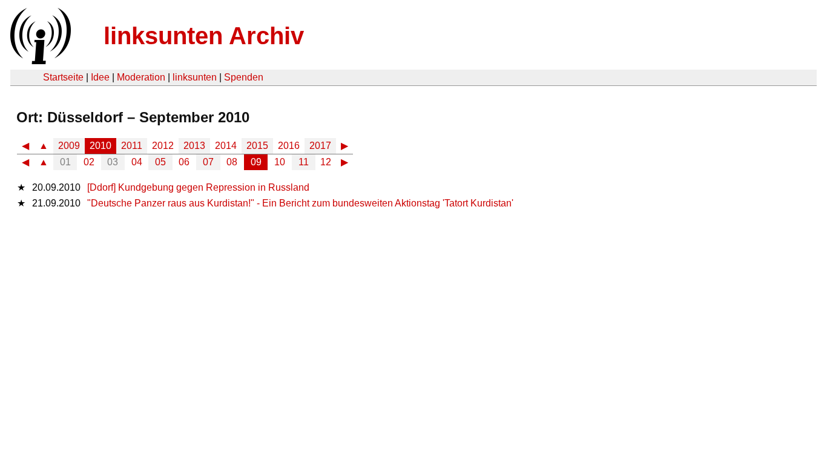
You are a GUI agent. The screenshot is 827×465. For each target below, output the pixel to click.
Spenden (243, 77)
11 (303, 162)
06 (184, 162)
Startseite (63, 77)
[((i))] (39, 61)
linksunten (195, 77)
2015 (257, 145)
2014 (226, 145)
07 (208, 162)
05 (160, 162)
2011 (131, 145)
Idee (100, 77)
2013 (194, 145)
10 (279, 162)
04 (136, 162)
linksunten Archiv (204, 35)
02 (89, 162)
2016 (289, 145)
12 (325, 162)
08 (231, 162)
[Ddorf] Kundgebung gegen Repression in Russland (198, 187)
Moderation (141, 77)
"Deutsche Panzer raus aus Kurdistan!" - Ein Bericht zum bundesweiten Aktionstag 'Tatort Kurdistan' (300, 203)
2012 (163, 145)
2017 (320, 145)
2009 (69, 145)
